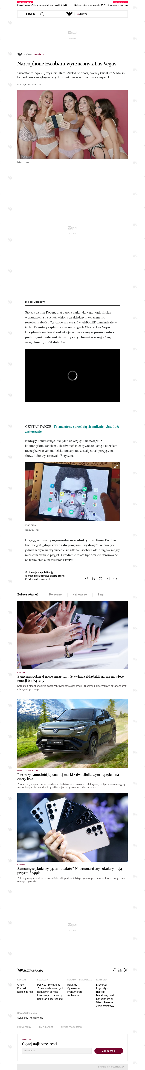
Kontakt (21, 988)
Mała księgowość (105, 995)
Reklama (72, 984)
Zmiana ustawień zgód (50, 988)
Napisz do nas (25, 991)
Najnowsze (79, 594)
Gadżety (39, 54)
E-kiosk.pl (101, 984)
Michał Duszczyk (35, 301)
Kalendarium (46, 1027)
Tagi (100, 594)
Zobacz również (27, 594)
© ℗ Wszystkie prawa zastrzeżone (45, 575)
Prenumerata (74, 991)
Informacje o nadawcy (49, 995)
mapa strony (24, 1027)
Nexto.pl (100, 991)
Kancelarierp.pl (104, 998)
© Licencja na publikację (39, 572)
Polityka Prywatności (48, 984)
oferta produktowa (71, 1027)
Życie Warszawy (105, 1006)
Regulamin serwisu (48, 991)
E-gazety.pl (102, 988)
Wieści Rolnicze (104, 1002)
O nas (20, 984)
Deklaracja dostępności (50, 998)
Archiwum (73, 995)
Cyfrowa (28, 54)
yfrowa (82, 14)
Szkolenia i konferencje (30, 1017)
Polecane (55, 594)
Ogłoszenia (73, 988)
